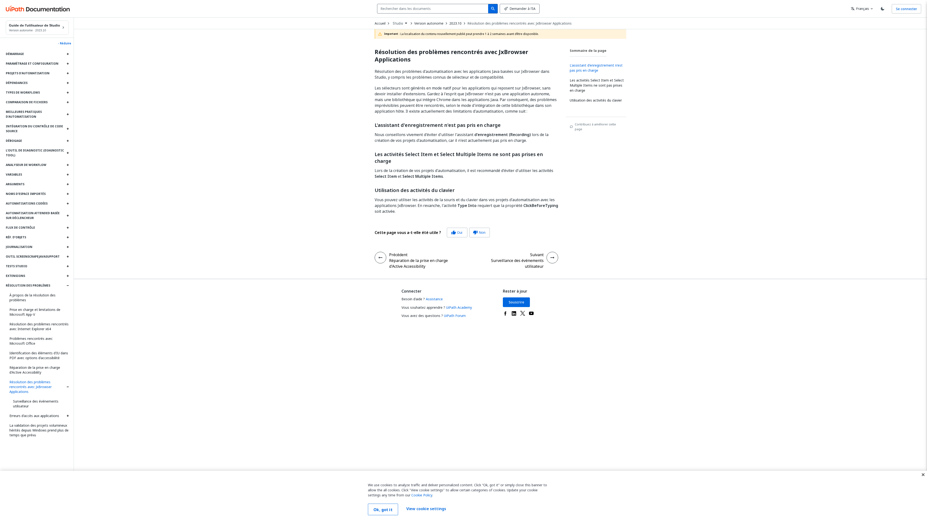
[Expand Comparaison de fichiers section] (67, 102)
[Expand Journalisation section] (67, 247)
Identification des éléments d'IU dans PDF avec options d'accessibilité (38, 355)
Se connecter (906, 8)
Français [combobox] (860, 8)
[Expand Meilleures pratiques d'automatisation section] (67, 114)
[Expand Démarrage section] (67, 54)
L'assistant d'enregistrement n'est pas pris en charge (438, 125)
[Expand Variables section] (67, 174)
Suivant (537, 255)
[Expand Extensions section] (67, 276)
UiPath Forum (455, 315)
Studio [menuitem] (398, 23)
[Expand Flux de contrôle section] (67, 228)
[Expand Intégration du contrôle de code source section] (67, 129)
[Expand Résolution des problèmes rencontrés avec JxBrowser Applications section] (67, 387)
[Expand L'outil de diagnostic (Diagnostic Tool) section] (67, 153)
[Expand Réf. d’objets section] (67, 237)
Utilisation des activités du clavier (415, 190)
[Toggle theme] (882, 8)
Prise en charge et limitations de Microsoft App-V (34, 312)
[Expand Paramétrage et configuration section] (67, 64)
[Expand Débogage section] (67, 141)
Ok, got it (383, 510)
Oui (456, 232)
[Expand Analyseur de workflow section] (67, 165)
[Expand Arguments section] (67, 184)
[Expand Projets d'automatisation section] (67, 73)
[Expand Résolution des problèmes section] (67, 285)
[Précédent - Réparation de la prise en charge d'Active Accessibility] (380, 257)
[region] (463, 496)
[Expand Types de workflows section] (67, 92)
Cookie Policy (421, 495)
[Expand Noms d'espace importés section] (67, 194)
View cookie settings (426, 509)
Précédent (398, 255)
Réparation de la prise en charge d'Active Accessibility (34, 370)
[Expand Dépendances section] (67, 83)
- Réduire (64, 43)
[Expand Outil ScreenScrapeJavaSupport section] (67, 256)
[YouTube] (531, 313)
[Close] (923, 474)
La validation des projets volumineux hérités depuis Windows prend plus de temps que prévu (39, 430)
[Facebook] (505, 313)
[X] (522, 313)
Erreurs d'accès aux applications (34, 415)
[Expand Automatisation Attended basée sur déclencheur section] (67, 215)
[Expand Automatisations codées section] (67, 203)
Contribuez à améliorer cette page (595, 126)
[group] (432, 232)
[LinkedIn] (514, 313)
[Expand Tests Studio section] (67, 266)
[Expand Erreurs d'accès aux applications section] (67, 416)
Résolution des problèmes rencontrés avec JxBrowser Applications (30, 386)
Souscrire (516, 302)
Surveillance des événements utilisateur (35, 404)
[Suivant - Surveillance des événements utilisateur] (552, 257)
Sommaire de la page (588, 50)
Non (479, 232)
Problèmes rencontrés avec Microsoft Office (31, 341)
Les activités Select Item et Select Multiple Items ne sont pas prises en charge (459, 158)
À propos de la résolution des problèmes (32, 297)
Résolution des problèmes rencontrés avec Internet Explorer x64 (39, 326)
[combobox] (433, 8)
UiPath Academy (459, 307)
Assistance (434, 299)
